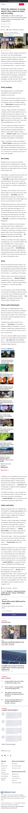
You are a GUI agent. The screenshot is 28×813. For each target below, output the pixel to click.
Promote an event (16, 768)
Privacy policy (4, 806)
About (2, 763)
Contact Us (3, 768)
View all (3, 744)
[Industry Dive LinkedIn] (2, 755)
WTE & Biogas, (21, 592)
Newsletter (3, 770)
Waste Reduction (5, 594)
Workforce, (10, 591)
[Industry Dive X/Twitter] (7, 755)
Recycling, (8, 592)
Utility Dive (14, 780)
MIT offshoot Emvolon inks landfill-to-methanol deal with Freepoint (14, 694)
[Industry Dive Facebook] (5, 755)
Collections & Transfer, (20, 591)
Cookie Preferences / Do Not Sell (9, 808)
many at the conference (17, 511)
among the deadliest (6, 517)
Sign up (21, 4)
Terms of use (11, 806)
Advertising (14, 763)
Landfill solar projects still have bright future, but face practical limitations (13, 668)
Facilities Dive (15, 774)
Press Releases (4, 776)
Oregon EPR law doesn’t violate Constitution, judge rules (14, 682)
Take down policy (19, 806)
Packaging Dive (15, 776)
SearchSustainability (16, 782)
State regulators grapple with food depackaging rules (14, 687)
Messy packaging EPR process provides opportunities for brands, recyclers (14, 701)
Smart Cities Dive (16, 778)
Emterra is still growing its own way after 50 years (13, 643)
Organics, (14, 592)
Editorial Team (4, 766)
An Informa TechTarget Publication (14, 1)
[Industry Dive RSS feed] (10, 755)
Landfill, (3, 592)
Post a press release (10, 744)
